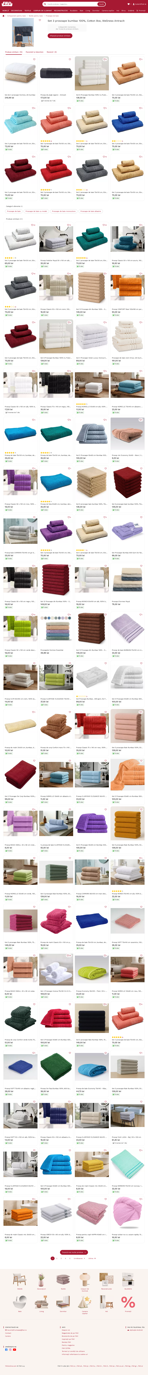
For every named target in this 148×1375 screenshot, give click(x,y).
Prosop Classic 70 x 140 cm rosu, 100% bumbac (94, 748)
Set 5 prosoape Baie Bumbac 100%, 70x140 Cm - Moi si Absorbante (30, 942)
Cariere (8, 1336)
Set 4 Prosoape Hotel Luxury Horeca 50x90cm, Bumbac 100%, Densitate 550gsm (107, 358)
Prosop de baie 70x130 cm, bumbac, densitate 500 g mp (26, 455)
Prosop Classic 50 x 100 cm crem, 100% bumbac (59, 309)
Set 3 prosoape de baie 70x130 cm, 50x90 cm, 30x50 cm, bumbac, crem (103, 144)
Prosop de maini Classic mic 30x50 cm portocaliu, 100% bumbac (29, 1235)
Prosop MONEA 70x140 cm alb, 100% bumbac (129, 894)
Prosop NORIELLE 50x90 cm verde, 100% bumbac (24, 894)
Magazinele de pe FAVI (70, 1333)
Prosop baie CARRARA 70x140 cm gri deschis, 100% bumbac (27, 553)
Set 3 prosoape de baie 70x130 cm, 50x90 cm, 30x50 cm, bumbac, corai (68, 144)
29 (70, 955)
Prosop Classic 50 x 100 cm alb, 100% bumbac (22, 407)
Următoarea (78, 1258)
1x (86, 141)
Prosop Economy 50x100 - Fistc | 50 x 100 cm (93, 991)
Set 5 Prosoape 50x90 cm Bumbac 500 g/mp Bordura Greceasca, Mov (102, 845)
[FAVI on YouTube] (14, 1350)
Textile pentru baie (36, 16)
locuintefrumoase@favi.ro (17, 1330)
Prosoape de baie (52, 16)
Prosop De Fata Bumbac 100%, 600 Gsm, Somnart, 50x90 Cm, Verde (66, 1088)
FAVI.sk (79, 1366)
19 (106, 157)
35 (106, 225)
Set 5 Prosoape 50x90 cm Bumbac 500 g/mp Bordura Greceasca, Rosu (67, 1040)
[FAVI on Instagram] (10, 1350)
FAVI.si (140, 1366)
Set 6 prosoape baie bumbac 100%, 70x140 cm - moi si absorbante (101, 504)
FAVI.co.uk (120, 1366)
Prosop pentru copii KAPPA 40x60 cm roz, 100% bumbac (97, 1235)
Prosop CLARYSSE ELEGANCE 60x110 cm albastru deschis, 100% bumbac (104, 796)
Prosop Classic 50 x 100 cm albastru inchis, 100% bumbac (62, 1137)
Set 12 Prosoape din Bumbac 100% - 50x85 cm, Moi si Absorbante (101, 309)
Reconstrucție (106, 1289)
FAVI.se (112, 1366)
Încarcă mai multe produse (72, 1252)
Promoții (128, 1311)
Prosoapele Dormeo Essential (52, 650)
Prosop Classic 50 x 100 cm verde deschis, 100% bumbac (26, 650)
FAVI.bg (128, 1366)
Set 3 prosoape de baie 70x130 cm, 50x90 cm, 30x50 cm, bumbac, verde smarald (107, 260)
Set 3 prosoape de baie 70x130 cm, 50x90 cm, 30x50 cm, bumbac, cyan (32, 144)
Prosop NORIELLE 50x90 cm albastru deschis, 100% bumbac (64, 796)
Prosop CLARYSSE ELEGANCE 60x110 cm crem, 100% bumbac (99, 1137)
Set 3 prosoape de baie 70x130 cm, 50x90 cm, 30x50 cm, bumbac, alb (31, 260)
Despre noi (66, 1330)
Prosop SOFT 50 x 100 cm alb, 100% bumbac (22, 1137)
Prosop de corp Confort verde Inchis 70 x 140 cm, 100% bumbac (29, 1040)
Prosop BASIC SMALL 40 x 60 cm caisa (19, 991)
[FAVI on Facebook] (6, 1350)
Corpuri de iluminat (85, 1290)
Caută (101, 4)
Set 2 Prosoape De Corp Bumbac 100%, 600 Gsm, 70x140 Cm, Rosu (30, 796)
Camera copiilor (85, 1312)
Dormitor (63, 1311)
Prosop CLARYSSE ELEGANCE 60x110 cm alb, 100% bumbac (27, 1186)
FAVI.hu (93, 1366)
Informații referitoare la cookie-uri (75, 1354)
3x (51, 141)
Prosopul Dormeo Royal (121, 601)
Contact (8, 1333)
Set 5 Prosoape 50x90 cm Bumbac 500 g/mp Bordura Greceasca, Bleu (67, 1186)
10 (70, 225)
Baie (19, 1311)
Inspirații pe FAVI (68, 1339)
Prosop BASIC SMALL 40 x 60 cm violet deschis (23, 845)
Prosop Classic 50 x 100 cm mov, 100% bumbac (23, 504)
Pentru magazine (68, 1345)
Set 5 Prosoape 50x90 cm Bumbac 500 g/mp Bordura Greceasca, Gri (102, 455)
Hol (106, 1311)
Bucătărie (128, 1289)
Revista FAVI (66, 1342)
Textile (63, 1289)
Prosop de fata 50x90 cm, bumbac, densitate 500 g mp (61, 504)
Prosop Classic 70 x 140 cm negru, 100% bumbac (59, 407)
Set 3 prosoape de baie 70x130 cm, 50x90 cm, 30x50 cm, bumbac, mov (68, 553)
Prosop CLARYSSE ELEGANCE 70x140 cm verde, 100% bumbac (64, 699)
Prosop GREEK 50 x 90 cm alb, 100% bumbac (58, 1235)
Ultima (90, 1258)
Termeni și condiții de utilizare (73, 1351)
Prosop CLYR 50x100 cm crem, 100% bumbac (22, 699)
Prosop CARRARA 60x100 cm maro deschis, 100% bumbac (98, 894)
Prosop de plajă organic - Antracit (53, 95)
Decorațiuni (41, 1289)
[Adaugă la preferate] (40, 20)
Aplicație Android (136, 1330)
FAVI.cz (73, 1366)
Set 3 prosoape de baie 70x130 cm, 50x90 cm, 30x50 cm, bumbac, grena (32, 192)
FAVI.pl (86, 1366)
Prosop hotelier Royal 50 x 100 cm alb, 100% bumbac (61, 260)
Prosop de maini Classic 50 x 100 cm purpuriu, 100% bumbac (64, 942)
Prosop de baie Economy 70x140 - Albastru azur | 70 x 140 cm (99, 1088)
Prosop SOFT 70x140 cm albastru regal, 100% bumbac (25, 1088)
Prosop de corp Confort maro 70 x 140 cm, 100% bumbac (62, 748)
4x (87, 258)
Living (41, 1311)
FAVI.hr (99, 1366)
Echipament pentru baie (16, 16)
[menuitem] (5, 10)
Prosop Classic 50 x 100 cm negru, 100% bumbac (23, 601)
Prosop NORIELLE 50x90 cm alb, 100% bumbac (94, 407)
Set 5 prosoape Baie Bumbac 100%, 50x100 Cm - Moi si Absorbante (66, 894)
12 (70, 371)
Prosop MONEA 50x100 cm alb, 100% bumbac (93, 601)
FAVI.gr (134, 1366)
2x (87, 189)
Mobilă (19, 1289)
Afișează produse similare (60, 36)
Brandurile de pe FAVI (70, 1336)
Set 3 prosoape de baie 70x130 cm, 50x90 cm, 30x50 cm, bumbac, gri (102, 192)
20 (34, 225)
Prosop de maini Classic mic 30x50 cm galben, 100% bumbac (99, 1186)
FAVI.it (105, 1366)
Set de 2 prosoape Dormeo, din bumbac (20, 95)
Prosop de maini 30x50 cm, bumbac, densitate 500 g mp (26, 748)
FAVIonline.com (10, 1366)
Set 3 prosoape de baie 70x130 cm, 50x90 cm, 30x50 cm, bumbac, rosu (68, 192)
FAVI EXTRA (66, 1348)
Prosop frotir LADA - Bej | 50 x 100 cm (126, 1137)
